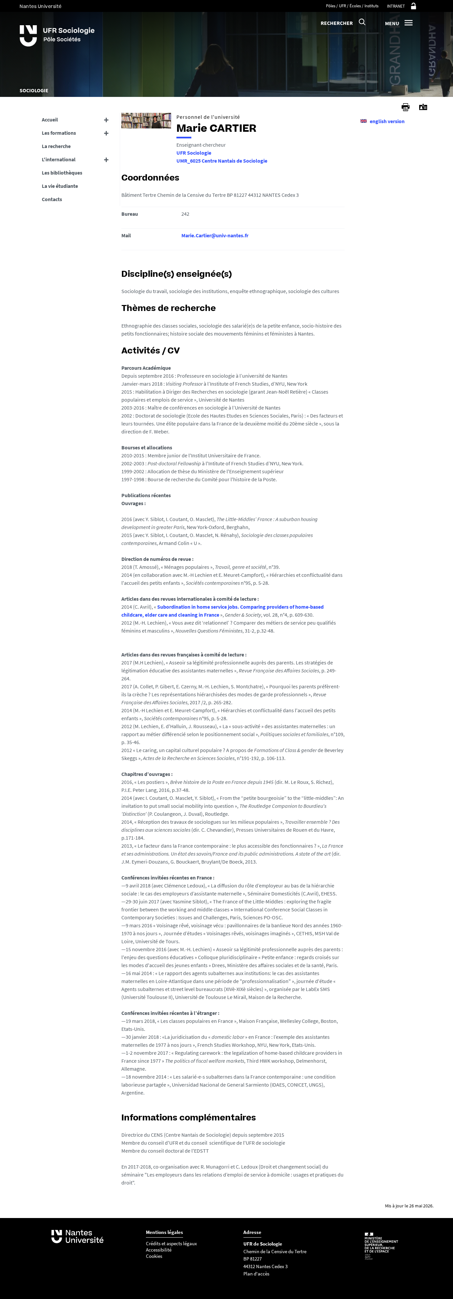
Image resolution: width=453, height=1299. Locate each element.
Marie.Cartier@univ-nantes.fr (214, 235)
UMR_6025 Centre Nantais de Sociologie (221, 160)
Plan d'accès (256, 1273)
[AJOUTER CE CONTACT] (423, 107)
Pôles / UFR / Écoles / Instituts (352, 6)
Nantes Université (41, 6)
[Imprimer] (406, 107)
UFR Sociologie (193, 152)
